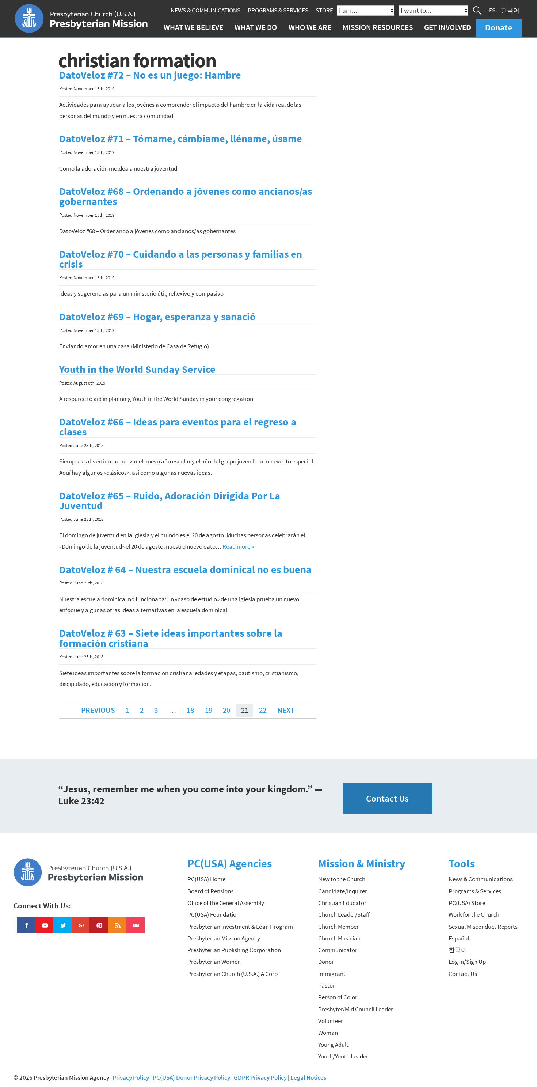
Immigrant (332, 974)
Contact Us (387, 798)
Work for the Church (474, 914)
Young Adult (333, 1045)
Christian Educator (342, 903)
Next (285, 710)
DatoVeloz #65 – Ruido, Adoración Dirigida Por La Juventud (169, 500)
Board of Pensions (210, 891)
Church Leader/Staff (344, 914)
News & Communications (205, 10)
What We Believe (193, 27)
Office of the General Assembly (225, 903)
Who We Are (310, 27)
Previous (98, 710)
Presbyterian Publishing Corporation (234, 950)
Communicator (337, 950)
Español (459, 938)
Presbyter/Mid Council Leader (355, 1009)
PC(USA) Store (467, 903)
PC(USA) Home (206, 879)
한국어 (510, 10)
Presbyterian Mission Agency (223, 938)
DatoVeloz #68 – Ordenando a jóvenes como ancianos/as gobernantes (185, 196)
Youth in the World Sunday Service (137, 369)
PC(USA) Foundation (213, 914)
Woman (328, 1033)
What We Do (256, 27)
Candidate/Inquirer (342, 891)
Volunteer (330, 1021)
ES (492, 10)
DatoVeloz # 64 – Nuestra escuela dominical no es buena (185, 569)
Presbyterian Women (214, 962)
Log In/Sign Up (467, 962)
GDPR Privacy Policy (260, 1077)
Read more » (238, 546)
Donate (498, 27)
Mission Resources (378, 27)
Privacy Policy (131, 1077)
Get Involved (447, 27)
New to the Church (341, 879)
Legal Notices (308, 1077)
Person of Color (337, 997)
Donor (326, 962)
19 (208, 710)
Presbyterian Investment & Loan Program (240, 927)
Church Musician (339, 938)
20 (226, 710)
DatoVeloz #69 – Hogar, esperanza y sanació (157, 316)
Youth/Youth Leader (343, 1056)
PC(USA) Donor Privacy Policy (191, 1077)
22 (262, 710)
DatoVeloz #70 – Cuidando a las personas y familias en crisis (180, 259)
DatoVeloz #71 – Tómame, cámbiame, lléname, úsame (180, 138)
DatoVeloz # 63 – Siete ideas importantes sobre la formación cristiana (170, 638)
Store (324, 10)
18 (190, 710)
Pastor (326, 985)
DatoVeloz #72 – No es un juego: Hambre (150, 75)
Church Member (338, 927)
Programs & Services (278, 10)
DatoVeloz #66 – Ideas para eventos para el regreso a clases (177, 427)
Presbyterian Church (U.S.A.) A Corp (232, 974)
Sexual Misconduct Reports (483, 927)
